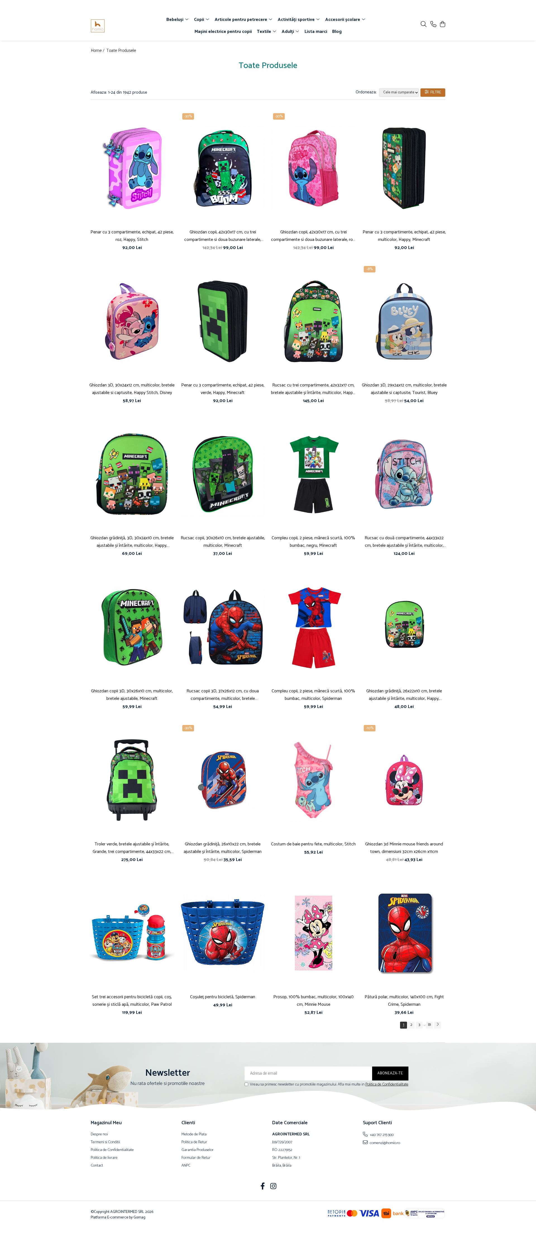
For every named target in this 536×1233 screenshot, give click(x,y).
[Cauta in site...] (424, 24)
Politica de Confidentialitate (386, 1084)
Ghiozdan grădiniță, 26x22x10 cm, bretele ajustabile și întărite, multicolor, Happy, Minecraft (404, 694)
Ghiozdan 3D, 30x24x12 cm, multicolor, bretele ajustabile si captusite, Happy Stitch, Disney (131, 389)
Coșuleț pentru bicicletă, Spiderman (222, 997)
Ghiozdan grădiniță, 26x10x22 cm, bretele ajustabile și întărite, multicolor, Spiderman (223, 847)
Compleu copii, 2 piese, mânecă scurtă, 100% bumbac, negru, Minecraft (313, 541)
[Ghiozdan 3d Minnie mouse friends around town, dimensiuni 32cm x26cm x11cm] (404, 780)
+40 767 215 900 (381, 1135)
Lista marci (316, 31)
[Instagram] (273, 1187)
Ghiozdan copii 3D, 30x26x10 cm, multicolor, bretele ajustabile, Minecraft (132, 694)
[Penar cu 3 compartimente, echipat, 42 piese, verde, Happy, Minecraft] (222, 321)
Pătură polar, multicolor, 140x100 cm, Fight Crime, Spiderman (404, 1000)
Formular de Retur (195, 1158)
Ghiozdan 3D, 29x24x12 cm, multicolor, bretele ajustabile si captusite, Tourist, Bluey (404, 389)
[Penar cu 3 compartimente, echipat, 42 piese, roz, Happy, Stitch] (131, 168)
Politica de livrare (104, 1158)
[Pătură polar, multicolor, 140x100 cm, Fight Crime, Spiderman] (404, 933)
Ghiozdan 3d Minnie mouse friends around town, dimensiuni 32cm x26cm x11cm (404, 847)
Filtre (435, 92)
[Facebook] (263, 1187)
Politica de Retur (194, 1142)
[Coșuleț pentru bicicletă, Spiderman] (222, 933)
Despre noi (99, 1134)
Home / (98, 51)
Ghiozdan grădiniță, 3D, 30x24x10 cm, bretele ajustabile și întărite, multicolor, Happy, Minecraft (132, 541)
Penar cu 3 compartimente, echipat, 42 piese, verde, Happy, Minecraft (222, 389)
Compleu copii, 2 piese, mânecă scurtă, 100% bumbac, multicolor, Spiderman (313, 694)
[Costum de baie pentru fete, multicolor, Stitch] (313, 780)
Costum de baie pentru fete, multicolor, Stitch (313, 844)
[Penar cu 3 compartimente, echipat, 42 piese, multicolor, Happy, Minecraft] (404, 168)
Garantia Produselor (197, 1150)
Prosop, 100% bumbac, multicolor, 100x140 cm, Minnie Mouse (313, 1000)
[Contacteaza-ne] (433, 24)
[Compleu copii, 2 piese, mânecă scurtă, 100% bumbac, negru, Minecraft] (313, 474)
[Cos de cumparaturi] (442, 24)
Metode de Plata (194, 1134)
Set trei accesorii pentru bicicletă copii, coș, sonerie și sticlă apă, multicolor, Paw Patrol (132, 1000)
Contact (97, 1166)
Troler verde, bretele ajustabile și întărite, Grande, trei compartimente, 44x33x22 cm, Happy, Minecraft (132, 847)
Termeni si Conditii (105, 1142)
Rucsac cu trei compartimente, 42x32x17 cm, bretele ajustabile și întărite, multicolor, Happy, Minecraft (313, 389)
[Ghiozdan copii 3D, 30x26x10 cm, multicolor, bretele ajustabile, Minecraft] (131, 627)
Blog (337, 31)
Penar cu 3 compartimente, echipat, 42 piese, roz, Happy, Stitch (132, 235)
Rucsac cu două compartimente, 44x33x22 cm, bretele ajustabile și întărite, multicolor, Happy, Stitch (404, 541)
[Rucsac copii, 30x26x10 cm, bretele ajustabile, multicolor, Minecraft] (222, 474)
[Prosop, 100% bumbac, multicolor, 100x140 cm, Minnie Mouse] (313, 933)
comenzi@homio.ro (384, 1143)
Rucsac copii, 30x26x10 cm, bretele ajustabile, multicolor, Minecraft (223, 541)
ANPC (185, 1166)
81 (429, 1025)
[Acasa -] (123, 26)
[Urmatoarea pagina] (437, 1025)
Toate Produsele (121, 51)
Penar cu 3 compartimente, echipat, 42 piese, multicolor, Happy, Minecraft (404, 235)
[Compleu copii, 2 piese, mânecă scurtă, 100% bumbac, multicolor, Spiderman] (313, 627)
